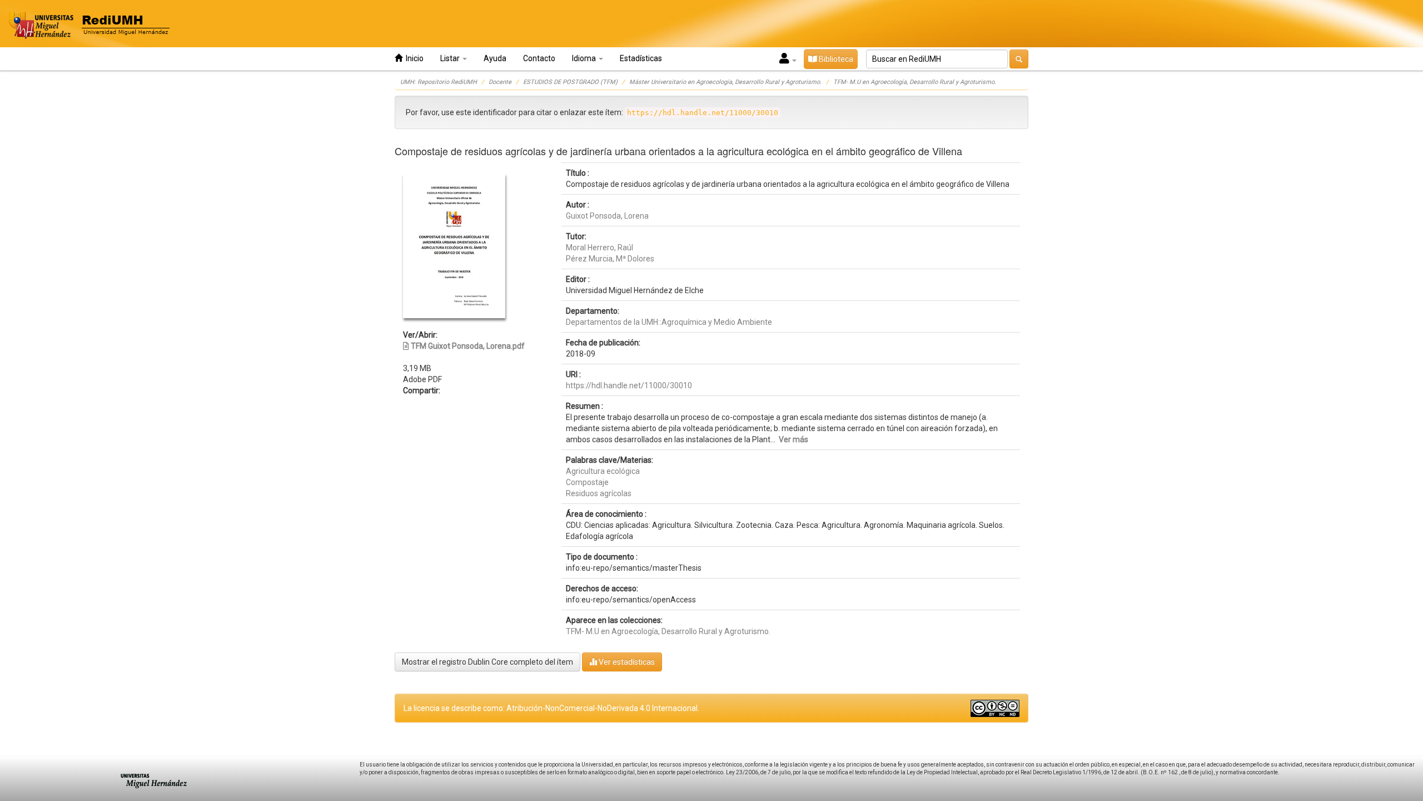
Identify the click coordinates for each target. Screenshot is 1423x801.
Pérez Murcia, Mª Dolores (610, 258)
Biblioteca (835, 59)
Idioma (585, 58)
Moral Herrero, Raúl (599, 247)
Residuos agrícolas (598, 493)
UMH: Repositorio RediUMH (438, 82)
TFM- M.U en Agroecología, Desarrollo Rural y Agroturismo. (914, 82)
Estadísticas (641, 58)
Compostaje (587, 482)
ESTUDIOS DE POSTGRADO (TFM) (570, 82)
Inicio (413, 58)
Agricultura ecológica (603, 471)
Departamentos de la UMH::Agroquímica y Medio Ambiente (669, 322)
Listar (450, 58)
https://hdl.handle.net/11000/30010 (629, 385)
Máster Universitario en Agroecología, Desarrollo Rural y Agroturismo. (725, 82)
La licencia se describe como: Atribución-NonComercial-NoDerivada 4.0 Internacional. (551, 708)
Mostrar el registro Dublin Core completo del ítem (487, 661)
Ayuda (495, 58)
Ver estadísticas (626, 661)
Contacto (539, 58)
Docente (500, 82)
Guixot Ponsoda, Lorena (607, 215)
